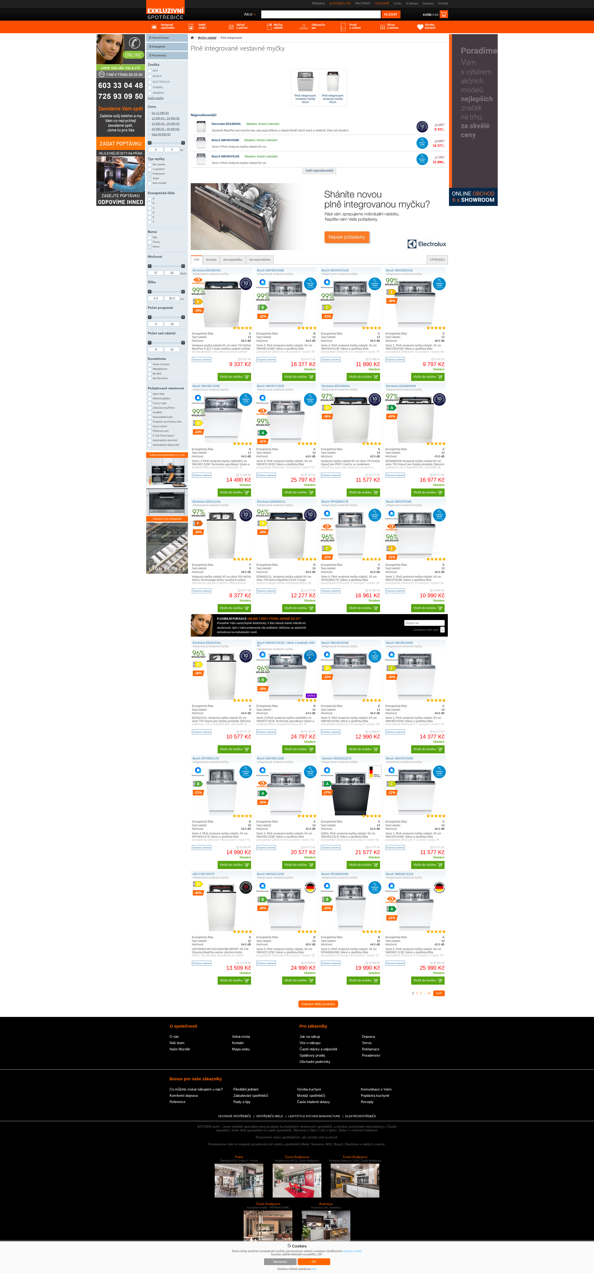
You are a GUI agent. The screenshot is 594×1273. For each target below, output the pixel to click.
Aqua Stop (158, 393)
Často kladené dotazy (313, 1102)
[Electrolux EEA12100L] (221, 557)
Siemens (158, 92)
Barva (152, 232)
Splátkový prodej (312, 1055)
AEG (155, 70)
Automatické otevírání (165, 440)
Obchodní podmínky (315, 1062)
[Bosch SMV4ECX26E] (221, 442)
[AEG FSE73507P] (221, 930)
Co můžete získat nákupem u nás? (196, 1089)
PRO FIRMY (363, 3)
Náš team (177, 1043)
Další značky (156, 98)
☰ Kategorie (157, 46)
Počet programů (160, 307)
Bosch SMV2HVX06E (399, 758)
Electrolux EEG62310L (207, 643)
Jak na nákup (310, 1037)
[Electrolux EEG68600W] (415, 442)
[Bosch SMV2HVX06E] (415, 814)
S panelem (159, 169)
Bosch (157, 76)
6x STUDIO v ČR (340, 3)
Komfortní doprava (184, 1095)
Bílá (155, 237)
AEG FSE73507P (203, 874)
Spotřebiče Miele (269, 1116)
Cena (152, 106)
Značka (153, 64)
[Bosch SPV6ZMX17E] (350, 557)
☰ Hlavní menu (159, 37)
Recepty (367, 1102)
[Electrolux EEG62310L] (221, 698)
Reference (177, 1102)
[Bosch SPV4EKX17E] (221, 814)
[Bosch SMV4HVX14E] (201, 164)
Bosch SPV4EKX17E (206, 758)
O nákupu (412, 3)
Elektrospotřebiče (360, 1116)
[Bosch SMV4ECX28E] (286, 814)
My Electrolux (160, 378)
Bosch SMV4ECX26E (206, 386)
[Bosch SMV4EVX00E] (415, 698)
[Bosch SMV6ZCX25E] (286, 930)
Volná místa (241, 1037)
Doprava (428, 3)
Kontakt (443, 3)
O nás (397, 3)
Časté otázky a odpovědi (318, 1049)
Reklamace (370, 1049)
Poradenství (371, 1055)
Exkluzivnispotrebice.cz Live (167, 455)
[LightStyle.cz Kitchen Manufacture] (167, 548)
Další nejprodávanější (319, 170)
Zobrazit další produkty (318, 1004)
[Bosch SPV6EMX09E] (350, 930)
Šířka (152, 282)
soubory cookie (352, 1251)
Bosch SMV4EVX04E (335, 643)
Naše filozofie (180, 1049)
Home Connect (161, 364)
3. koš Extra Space (163, 435)
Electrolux (161, 81)
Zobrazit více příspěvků (167, 519)
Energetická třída (161, 193)
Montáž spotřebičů (311, 1095)
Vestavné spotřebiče (234, 1116)
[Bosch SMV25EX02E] (415, 326)
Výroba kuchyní (309, 1089)
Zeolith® (157, 412)
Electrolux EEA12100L (207, 501)
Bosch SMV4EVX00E (399, 643)
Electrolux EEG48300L (336, 386)
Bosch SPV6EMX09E (335, 874)
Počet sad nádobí (162, 333)
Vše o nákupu (310, 1043)
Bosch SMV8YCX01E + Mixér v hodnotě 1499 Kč (286, 644)
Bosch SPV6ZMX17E (335, 501)
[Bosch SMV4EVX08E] (201, 148)
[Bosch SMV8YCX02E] (286, 442)
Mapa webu (241, 1049)
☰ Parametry (157, 55)
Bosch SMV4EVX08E (225, 140)
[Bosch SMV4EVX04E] (350, 698)
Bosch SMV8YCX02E (270, 386)
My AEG (157, 373)
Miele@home (160, 369)
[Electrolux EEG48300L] (350, 442)
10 (429, 993)
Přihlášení (318, 3)
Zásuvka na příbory (164, 407)
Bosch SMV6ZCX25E (270, 874)
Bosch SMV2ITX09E (399, 501)
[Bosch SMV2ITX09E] (415, 557)
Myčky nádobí (207, 37)
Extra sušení (160, 426)
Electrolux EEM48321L (271, 501)
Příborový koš (161, 431)
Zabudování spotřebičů (250, 1095)
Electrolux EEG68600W (401, 386)
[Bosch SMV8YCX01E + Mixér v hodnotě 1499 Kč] (286, 698)
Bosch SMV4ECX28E (270, 758)
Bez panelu (159, 164)
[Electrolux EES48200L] (201, 131)
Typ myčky (156, 159)
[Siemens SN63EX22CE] (350, 814)
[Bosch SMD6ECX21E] (415, 930)
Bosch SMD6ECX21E (399, 874)
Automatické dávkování (166, 444)
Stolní (156, 178)
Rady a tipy (242, 1102)
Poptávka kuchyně (375, 1095)
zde (314, 1269)
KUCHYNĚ (382, 3)
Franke (158, 87)
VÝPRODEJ (437, 259)
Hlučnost (155, 256)
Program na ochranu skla (167, 421)
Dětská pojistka (161, 398)
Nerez (156, 246)
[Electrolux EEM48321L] (286, 557)
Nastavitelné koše (163, 417)
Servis (367, 1043)
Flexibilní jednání (245, 1089)
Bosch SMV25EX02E (399, 270)
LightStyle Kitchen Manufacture (314, 1116)
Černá (156, 242)
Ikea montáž (160, 183)
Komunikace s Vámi (376, 1089)
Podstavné (159, 173)
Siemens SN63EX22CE (337, 758)
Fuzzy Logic (160, 403)
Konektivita (157, 359)
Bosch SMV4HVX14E (225, 156)
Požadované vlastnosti (166, 388)
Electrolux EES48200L (226, 124)
